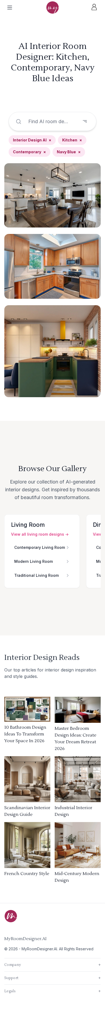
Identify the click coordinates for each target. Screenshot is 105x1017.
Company (52, 965)
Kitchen (72, 140)
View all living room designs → (40, 534)
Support (52, 978)
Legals (52, 991)
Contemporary (29, 152)
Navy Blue (69, 152)
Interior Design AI (32, 140)
